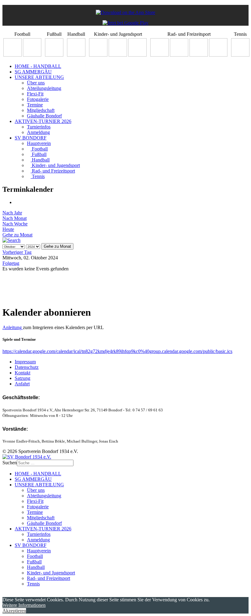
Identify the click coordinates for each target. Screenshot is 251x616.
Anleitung (12, 327)
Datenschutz (27, 367)
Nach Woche (15, 223)
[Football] (12, 55)
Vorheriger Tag (17, 252)
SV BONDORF (31, 137)
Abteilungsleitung (44, 88)
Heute (8, 229)
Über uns (36, 82)
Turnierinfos (39, 126)
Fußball (39, 154)
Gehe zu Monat (17, 234)
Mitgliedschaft (40, 110)
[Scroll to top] (4, 594)
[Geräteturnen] (118, 55)
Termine (35, 104)
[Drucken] (16, 202)
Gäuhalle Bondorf (44, 115)
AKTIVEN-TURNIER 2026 (43, 121)
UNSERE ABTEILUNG (39, 77)
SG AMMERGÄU (33, 71)
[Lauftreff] (179, 55)
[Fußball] (54, 55)
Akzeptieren (14, 610)
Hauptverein (39, 143)
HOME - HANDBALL (38, 66)
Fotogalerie (38, 99)
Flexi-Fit (35, 93)
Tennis (38, 176)
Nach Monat (14, 218)
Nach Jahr (12, 212)
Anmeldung (38, 132)
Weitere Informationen (24, 605)
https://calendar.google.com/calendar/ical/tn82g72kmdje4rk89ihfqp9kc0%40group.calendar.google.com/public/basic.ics (117, 351)
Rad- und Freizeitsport (53, 170)
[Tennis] (240, 55)
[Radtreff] (159, 55)
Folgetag (10, 263)
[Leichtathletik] (137, 55)
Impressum (25, 361)
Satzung (22, 378)
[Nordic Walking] (198, 55)
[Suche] (11, 240)
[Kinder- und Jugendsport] (98, 55)
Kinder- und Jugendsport (55, 165)
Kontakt (22, 372)
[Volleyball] (218, 55)
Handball (40, 159)
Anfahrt (22, 383)
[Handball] (76, 55)
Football (39, 148)
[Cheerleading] (32, 55)
